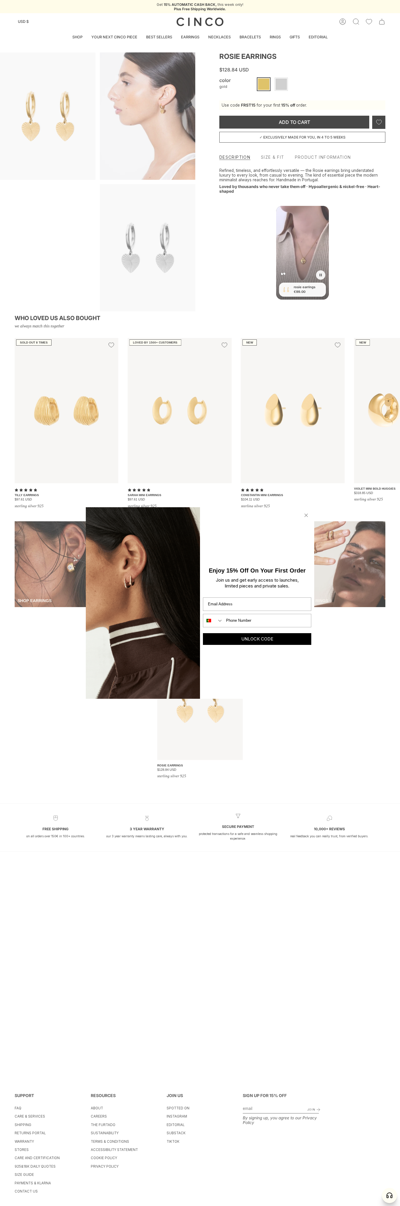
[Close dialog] (306, 515)
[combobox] (213, 620)
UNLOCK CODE (257, 639)
